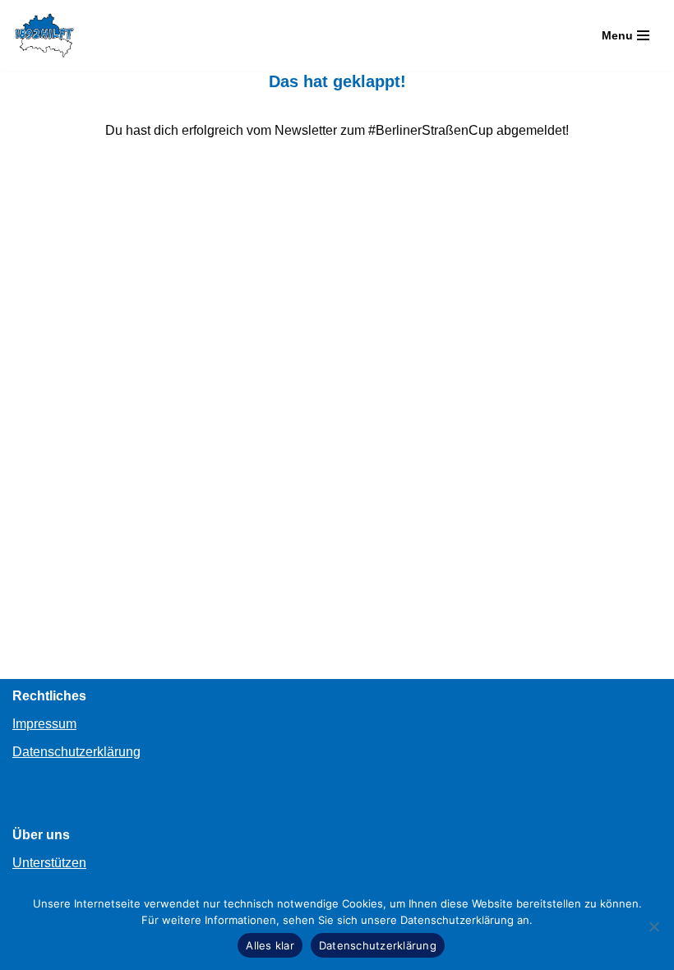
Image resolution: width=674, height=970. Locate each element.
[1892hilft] (44, 35)
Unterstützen (49, 863)
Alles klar (270, 945)
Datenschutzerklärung (76, 752)
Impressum (44, 724)
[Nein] (653, 926)
